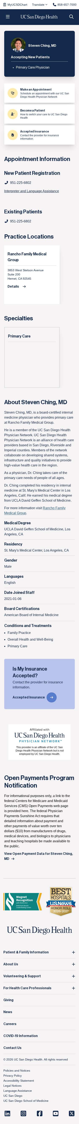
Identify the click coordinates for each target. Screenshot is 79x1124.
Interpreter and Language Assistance (31, 191)
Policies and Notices (16, 1070)
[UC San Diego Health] (39, 931)
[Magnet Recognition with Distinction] (22, 901)
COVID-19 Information (20, 1036)
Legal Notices (12, 1085)
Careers (9, 1024)
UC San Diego (12, 1095)
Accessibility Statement (18, 1080)
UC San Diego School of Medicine (25, 1100)
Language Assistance (17, 1090)
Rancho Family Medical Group (27, 257)
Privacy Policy (12, 1075)
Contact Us (12, 1048)
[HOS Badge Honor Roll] (61, 901)
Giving (8, 1000)
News (7, 1012)
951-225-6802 (20, 221)
